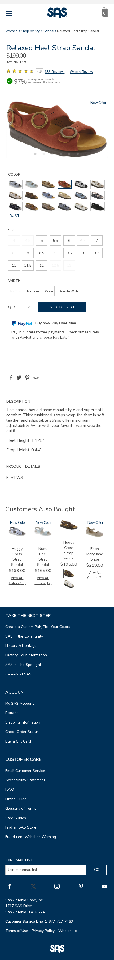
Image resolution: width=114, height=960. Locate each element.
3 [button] (51, 157)
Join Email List (19, 860)
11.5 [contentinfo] (27, 265)
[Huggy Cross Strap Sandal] (17, 535)
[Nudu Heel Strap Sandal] (43, 535)
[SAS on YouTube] (104, 886)
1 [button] (34, 157)
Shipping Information (22, 722)
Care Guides (15, 818)
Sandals (49, 31)
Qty (12, 307)
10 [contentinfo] (83, 253)
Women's (12, 31)
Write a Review (81, 72)
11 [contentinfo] (14, 265)
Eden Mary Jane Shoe (94, 554)
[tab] (57, 428)
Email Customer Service (25, 770)
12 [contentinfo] (42, 265)
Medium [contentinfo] (33, 291)
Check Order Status (22, 731)
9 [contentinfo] (55, 253)
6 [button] (76, 157)
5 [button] (68, 157)
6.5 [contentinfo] (82, 240)
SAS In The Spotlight (23, 664)
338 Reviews (54, 72)
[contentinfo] (15, 184)
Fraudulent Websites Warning (30, 836)
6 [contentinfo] (69, 240)
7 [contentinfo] (97, 240)
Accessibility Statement (25, 779)
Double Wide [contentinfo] (68, 291)
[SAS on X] (33, 886)
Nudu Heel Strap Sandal (43, 556)
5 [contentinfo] (42, 240)
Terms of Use (16, 930)
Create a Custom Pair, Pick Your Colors (37, 626)
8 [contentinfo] (28, 253)
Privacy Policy (43, 930)
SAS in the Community (24, 636)
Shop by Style (32, 31)
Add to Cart (62, 307)
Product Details (23, 466)
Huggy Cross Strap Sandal (17, 556)
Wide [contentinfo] (49, 291)
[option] (57, 129)
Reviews (14, 477)
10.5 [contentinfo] (96, 253)
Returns (12, 712)
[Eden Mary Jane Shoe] (94, 536)
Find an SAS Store (20, 827)
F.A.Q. (10, 789)
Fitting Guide (16, 799)
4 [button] (60, 157)
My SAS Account (19, 703)
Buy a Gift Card (18, 741)
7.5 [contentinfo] (13, 253)
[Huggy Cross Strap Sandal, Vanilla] (68, 587)
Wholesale (67, 930)
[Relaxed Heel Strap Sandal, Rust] (57, 129)
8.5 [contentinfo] (41, 253)
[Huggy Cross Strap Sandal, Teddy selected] (68, 576)
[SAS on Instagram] (57, 886)
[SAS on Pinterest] (81, 886)
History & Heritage (21, 645)
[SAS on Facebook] (9, 886)
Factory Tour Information (26, 655)
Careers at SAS (18, 674)
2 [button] (43, 157)
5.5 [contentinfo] (55, 240)
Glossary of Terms (20, 808)
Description (18, 401)
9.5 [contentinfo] (69, 253)
